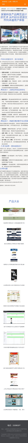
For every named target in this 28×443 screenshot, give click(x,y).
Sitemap (17, 437)
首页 (8, 8)
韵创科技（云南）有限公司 (13, 436)
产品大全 (13, 8)
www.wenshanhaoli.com (17, 434)
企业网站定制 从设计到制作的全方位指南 (14, 285)
